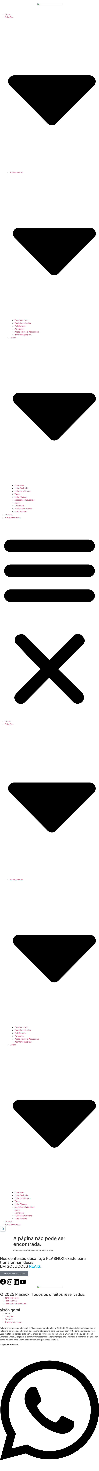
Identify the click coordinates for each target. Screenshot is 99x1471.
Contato (8, 514)
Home (7, 14)
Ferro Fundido (20, 511)
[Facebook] (3, 1282)
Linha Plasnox (20, 497)
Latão (17, 503)
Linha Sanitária (21, 488)
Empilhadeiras (20, 320)
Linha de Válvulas (22, 491)
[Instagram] (10, 1282)
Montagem (19, 505)
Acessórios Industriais (24, 500)
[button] (49, 619)
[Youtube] (23, 1282)
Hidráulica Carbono (23, 508)
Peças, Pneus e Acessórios (26, 332)
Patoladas (19, 329)
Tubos (17, 494)
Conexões (19, 485)
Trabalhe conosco (13, 517)
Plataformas (19, 326)
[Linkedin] (16, 1282)
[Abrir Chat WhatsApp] (49, 1466)
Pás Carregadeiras (22, 334)
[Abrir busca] (3, 1229)
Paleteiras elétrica (22, 323)
